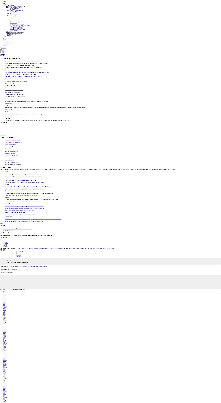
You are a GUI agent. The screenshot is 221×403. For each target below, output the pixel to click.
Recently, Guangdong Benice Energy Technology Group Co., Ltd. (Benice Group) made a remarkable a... (24, 208)
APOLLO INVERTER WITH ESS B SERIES (16, 81)
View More (3, 135)
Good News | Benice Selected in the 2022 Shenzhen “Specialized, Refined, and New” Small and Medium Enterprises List (33, 219)
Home (4, 3)
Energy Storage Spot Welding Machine (17, 26)
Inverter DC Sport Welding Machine (16, 28)
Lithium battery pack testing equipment (14, 94)
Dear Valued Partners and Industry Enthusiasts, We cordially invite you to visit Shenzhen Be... (22, 195)
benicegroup (19, 255)
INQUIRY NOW (3, 237)
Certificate (7, 43)
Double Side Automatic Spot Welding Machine (18, 22)
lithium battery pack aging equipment (14, 90)
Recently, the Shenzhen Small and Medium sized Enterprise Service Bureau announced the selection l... (24, 221)
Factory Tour (7, 41)
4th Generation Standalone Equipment (14, 19)
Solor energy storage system (10, 36)
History (6, 40)
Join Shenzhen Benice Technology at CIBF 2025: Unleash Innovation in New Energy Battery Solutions (29, 193)
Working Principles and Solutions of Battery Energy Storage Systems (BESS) (23, 174)
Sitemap (26, 248)
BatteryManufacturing (21, 252)
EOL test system (10, 35)
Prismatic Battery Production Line (13, 15)
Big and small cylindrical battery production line (16, 6)
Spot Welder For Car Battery (48, 248)
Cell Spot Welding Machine (75, 248)
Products (4, 4)
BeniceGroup (19, 254)
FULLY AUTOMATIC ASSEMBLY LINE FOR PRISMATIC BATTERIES (23, 67)
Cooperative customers (9, 42)
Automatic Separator (13, 23)
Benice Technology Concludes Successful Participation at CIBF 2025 (21, 180)
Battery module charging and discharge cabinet (15, 32)
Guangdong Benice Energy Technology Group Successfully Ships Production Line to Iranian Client (28, 186)
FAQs (4, 38)
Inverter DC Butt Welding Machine (16, 27)
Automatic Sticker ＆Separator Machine (17, 24)
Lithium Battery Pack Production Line (103, 248)
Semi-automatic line (13, 9)
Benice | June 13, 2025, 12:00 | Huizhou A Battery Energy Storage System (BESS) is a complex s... (23, 176)
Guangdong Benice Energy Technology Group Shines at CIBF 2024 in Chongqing (24, 206)
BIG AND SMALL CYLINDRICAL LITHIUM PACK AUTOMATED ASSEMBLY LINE (26, 63)
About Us (4, 39)
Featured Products (21, 248)
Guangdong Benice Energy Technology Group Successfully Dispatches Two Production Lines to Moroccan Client (31, 199)
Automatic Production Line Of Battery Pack (62, 248)
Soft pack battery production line (13, 13)
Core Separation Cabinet (11, 34)
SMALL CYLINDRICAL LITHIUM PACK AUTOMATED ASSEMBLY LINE (24, 76)
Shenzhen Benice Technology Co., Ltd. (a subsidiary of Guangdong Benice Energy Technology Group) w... (24, 182)
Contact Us (5, 45)
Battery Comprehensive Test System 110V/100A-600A (20, 25)
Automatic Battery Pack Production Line (88, 248)
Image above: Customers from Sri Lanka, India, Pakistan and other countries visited (20, 214)
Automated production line (14, 8)
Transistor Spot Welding (14, 30)
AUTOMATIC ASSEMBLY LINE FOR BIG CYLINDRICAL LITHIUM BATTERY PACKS (27, 72)
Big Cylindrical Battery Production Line (14, 7)
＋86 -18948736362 (20, 251)
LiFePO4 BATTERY (10, 85)
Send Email (2, 250)
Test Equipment (8, 31)
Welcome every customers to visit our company (16, 212)
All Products (112, 248)
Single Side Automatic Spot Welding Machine (18, 29)
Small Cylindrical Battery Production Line (15, 10)
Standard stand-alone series (10, 18)
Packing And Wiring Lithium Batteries (36, 248)
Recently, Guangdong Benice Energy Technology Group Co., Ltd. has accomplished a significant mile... (24, 201)
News (4, 37)
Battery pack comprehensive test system (14, 33)
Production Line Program (9, 5)
